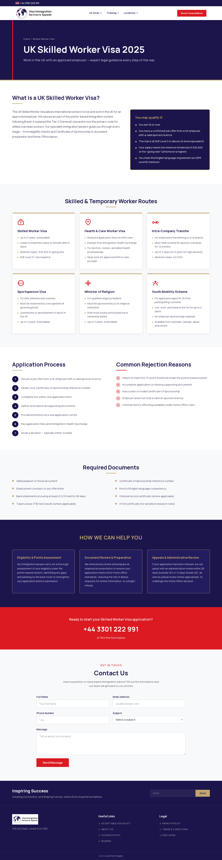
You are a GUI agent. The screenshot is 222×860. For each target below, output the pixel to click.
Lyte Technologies (114, 855)
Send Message (53, 763)
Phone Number (45, 713)
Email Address (121, 696)
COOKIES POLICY (111, 835)
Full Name (42, 696)
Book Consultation (192, 13)
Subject (117, 713)
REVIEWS (106, 841)
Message (41, 729)
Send (203, 793)
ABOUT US (107, 829)
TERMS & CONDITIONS (175, 829)
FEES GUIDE (168, 835)
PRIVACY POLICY (171, 823)
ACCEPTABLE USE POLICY (116, 823)
